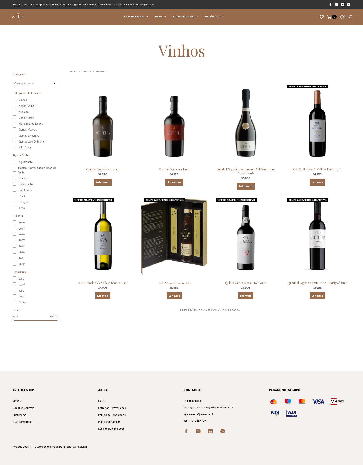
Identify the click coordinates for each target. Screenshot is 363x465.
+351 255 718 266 (194, 421)
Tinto (22, 208)
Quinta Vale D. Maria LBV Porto (245, 283)
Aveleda (24, 112)
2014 (22, 252)
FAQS (101, 401)
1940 (22, 234)
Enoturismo (19, 414)
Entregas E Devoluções (112, 408)
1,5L (21, 290)
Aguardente (26, 162)
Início (73, 71)
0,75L (22, 284)
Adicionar (103, 182)
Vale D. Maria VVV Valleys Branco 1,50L (102, 283)
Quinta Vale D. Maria (31, 141)
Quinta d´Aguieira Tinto (174, 169)
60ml (22, 296)
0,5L (21, 278)
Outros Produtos (183, 17)
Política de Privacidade (112, 414)
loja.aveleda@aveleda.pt (198, 414)
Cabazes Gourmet (23, 408)
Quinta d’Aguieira (29, 135)
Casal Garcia (26, 118)
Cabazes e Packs (134, 17)
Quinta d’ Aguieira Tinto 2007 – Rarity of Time (317, 283)
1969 (22, 222)
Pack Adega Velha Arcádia (174, 283)
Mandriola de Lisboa (31, 123)
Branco (23, 178)
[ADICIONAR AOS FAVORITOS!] (107, 158)
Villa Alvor (25, 147)
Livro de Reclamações (111, 428)
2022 (22, 264)
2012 (22, 246)
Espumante (26, 184)
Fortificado (25, 190)
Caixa (22, 302)
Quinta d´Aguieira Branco (102, 169)
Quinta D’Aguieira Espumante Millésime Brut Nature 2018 (246, 171)
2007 (22, 240)
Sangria (23, 202)
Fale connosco (192, 400)
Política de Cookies (109, 421)
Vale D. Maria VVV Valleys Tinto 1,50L (317, 169)
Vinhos (158, 17)
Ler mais (317, 182)
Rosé (22, 196)
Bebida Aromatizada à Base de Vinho (37, 170)
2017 (22, 228)
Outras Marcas (28, 129)
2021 (22, 258)
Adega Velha (26, 106)
